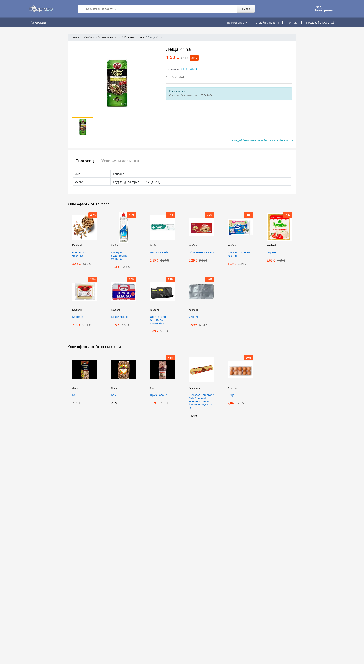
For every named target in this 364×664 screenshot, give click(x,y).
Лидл (75, 388)
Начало (75, 37)
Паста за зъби (159, 252)
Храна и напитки (109, 37)
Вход (318, 7)
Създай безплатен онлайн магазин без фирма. (263, 140)
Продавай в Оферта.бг (321, 22)
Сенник (193, 317)
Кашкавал (78, 317)
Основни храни (134, 37)
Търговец (85, 160)
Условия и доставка (120, 160)
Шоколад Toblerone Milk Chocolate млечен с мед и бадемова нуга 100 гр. (201, 401)
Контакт (292, 22)
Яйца (231, 395)
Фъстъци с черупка (79, 254)
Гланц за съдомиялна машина (119, 256)
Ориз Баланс (158, 395)
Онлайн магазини (267, 22)
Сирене (271, 252)
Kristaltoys (194, 388)
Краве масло (119, 317)
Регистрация (324, 10)
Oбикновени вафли (201, 252)
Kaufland (89, 37)
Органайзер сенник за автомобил (158, 320)
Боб (74, 395)
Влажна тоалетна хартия (239, 254)
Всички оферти (237, 22)
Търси (246, 8)
